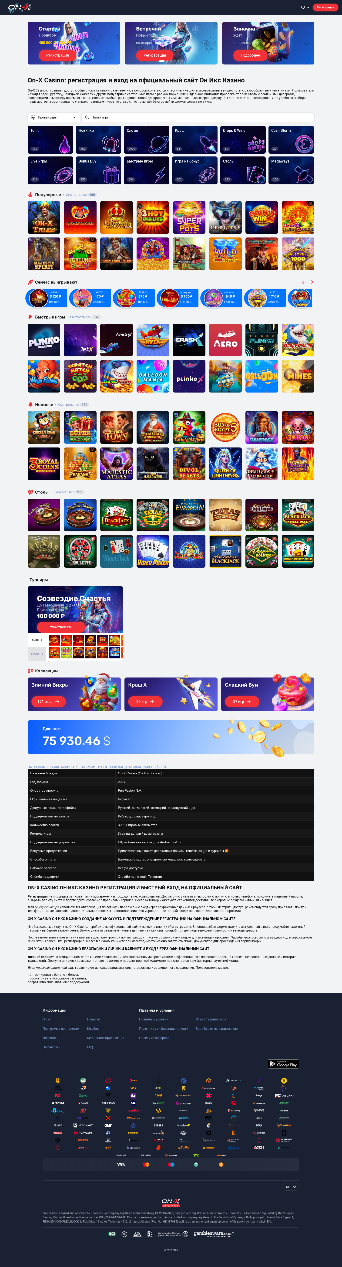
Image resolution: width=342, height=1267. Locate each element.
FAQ (90, 1047)
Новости (93, 1019)
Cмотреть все (83, 317)
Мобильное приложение (105, 1038)
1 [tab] (161, 61)
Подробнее (250, 55)
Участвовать (61, 627)
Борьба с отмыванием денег (217, 1028)
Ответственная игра (211, 1019)
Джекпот (50, 1038)
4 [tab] (175, 61)
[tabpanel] (74, 43)
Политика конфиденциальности (163, 1028)
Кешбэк (93, 1028)
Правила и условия (153, 1019)
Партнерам (51, 1047)
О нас (47, 1019)
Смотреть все (79, 194)
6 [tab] (182, 61)
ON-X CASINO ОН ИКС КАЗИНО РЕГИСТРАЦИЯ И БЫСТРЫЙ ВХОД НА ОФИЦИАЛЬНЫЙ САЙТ (98, 767)
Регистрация (325, 7)
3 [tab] (171, 61)
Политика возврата (154, 1038)
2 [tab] (167, 61)
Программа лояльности (61, 1028)
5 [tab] (178, 61)
